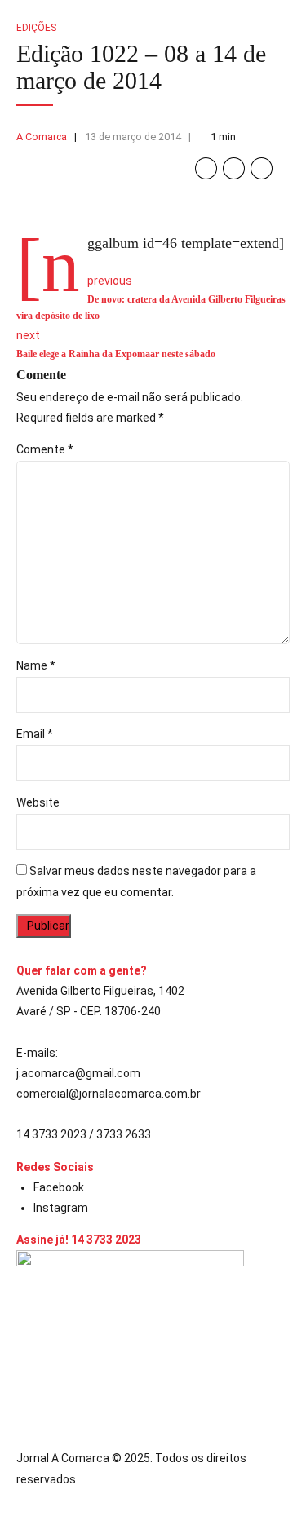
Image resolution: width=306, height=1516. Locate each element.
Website (38, 802)
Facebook (58, 1187)
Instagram (60, 1207)
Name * (35, 665)
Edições (36, 27)
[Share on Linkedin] (262, 168)
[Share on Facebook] (206, 168)
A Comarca (41, 136)
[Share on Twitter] (234, 168)
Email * (34, 733)
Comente (44, 449)
